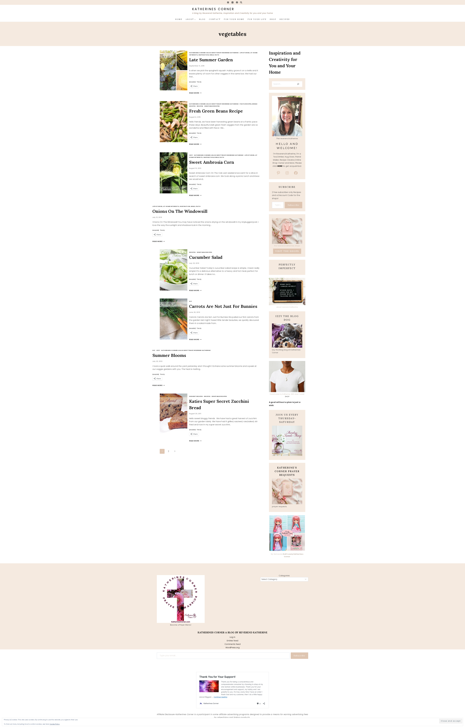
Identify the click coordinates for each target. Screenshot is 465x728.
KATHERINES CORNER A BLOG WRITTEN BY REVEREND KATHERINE (213, 53)
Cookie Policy (55, 724)
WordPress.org (232, 647)
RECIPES (285, 19)
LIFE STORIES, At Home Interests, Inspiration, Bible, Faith (223, 156)
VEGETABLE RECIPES (212, 106)
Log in (232, 637)
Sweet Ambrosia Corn (211, 162)
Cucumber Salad (205, 257)
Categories (284, 575)
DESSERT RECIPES (196, 396)
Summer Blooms (169, 355)
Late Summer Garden (211, 59)
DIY (190, 301)
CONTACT (215, 19)
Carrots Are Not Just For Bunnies (223, 306)
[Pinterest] (228, 2)
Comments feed (232, 644)
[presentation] (176, 70)
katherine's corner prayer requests (287, 471)
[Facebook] (237, 2)
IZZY (191, 155)
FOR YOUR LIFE (257, 19)
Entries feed (232, 640)
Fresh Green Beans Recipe (216, 111)
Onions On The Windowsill (180, 211)
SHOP (273, 19)
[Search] (298, 84)
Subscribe (293, 205)
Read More (195, 93)
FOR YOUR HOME (234, 19)
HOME (178, 19)
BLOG (202, 19)
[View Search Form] (241, 2)
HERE (279, 166)
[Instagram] (232, 2)
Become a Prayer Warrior (180, 625)
